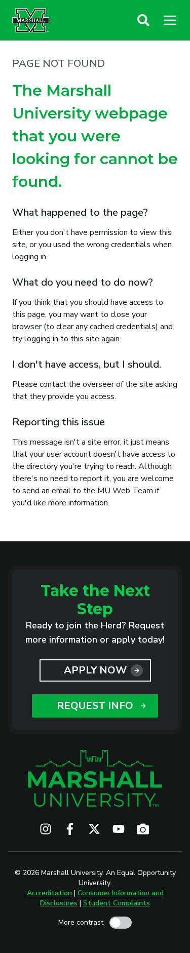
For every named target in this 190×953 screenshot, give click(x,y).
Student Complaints (116, 903)
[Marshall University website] (30, 20)
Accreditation (49, 893)
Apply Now (95, 670)
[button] (143, 20)
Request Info (95, 705)
